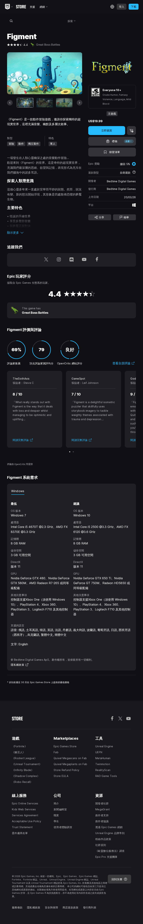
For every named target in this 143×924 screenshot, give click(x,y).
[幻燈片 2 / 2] (73, 451)
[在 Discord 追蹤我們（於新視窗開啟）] (71, 260)
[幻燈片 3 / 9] (64, 102)
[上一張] (10, 103)
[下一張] (79, 103)
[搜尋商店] (11, 20)
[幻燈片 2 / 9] (44, 102)
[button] (44, 232)
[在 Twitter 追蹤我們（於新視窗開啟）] (46, 260)
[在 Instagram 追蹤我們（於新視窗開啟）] (58, 260)
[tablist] (71, 491)
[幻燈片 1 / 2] (69, 451)
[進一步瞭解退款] (134, 172)
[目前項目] (25, 102)
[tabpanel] (71, 556)
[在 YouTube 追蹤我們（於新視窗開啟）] (84, 260)
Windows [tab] (17, 491)
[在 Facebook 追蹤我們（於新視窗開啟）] (96, 260)
